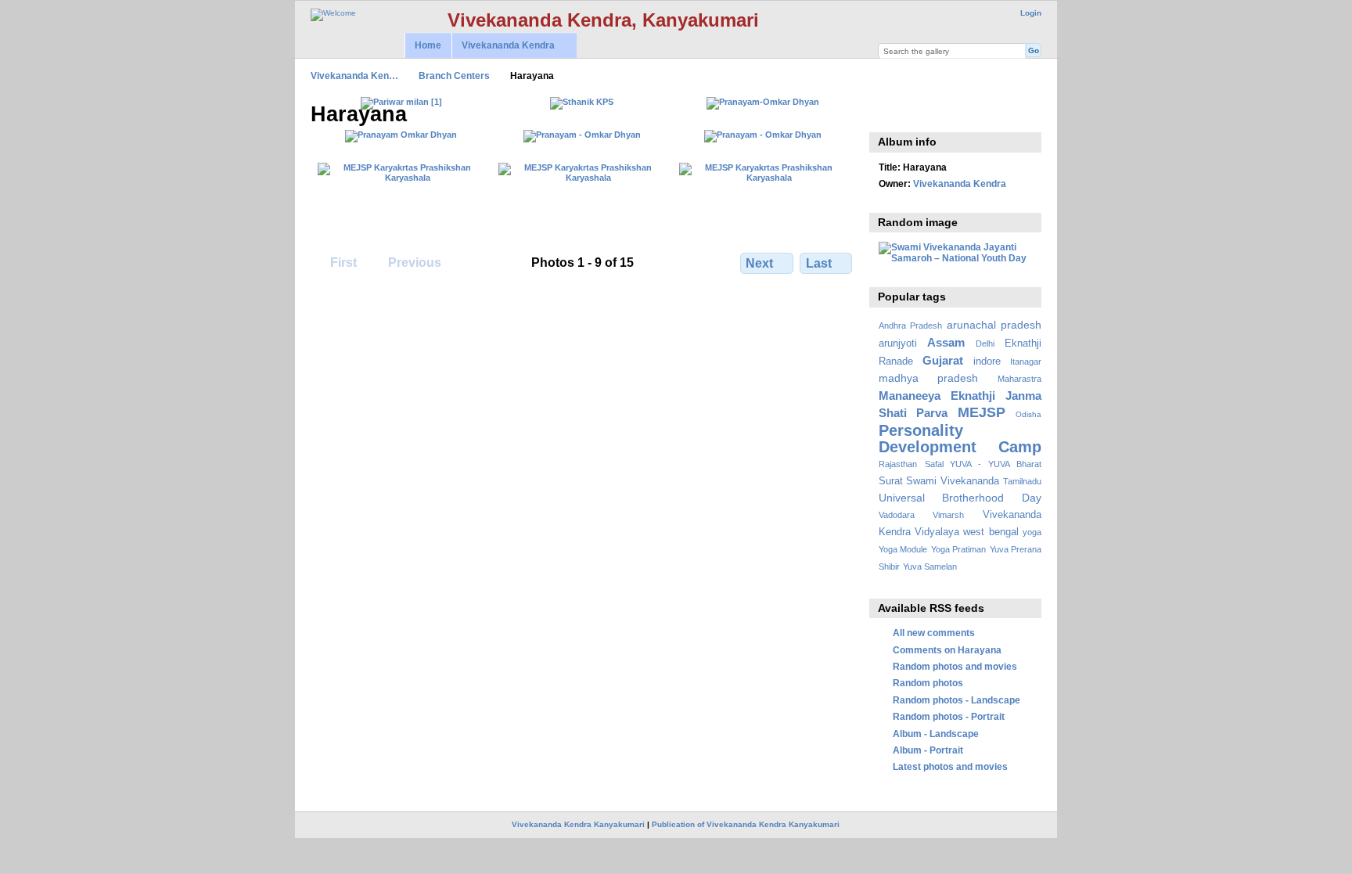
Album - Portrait (928, 750)
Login (1030, 13)
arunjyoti (898, 343)
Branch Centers (454, 75)
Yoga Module (903, 549)
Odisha (1028, 414)
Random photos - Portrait (949, 716)
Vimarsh (948, 515)
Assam (946, 342)
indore (987, 361)
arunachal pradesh (994, 324)
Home (428, 45)
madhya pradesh (929, 378)
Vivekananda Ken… (354, 75)
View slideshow (887, 113)
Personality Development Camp (960, 438)
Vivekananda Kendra (503, 46)
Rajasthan (898, 464)
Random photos (928, 683)
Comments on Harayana (947, 650)
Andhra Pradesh (910, 325)
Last (819, 263)
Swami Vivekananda (952, 481)
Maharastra (1019, 378)
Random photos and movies (955, 666)
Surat (891, 481)
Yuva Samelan (930, 566)
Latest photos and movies (950, 766)
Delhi (985, 343)
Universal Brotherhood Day (960, 497)
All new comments (934, 633)
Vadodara (897, 515)
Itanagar (1025, 361)
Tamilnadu (1022, 481)
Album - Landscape (936, 733)
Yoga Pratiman (958, 549)
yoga (1032, 532)
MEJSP (981, 412)
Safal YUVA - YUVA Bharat (983, 464)
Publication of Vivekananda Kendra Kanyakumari (746, 824)
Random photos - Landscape (956, 700)
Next (759, 263)
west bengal (990, 532)
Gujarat (942, 360)
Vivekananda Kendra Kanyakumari (578, 824)
